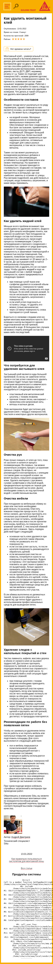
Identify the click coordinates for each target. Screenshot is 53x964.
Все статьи (26, 868)
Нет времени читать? (20, 49)
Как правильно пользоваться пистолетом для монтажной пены (26, 860)
